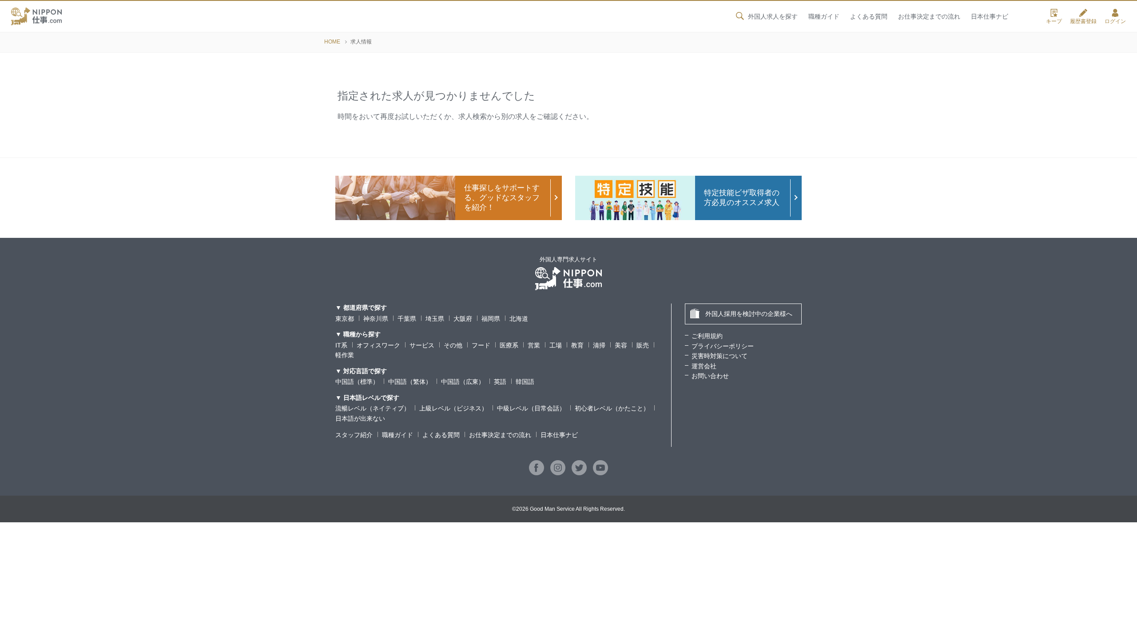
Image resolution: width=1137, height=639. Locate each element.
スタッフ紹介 (354, 434)
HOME (332, 42)
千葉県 (407, 318)
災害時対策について (719, 355)
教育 (577, 345)
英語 (500, 381)
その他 (453, 345)
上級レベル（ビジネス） (453, 408)
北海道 (518, 318)
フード (481, 345)
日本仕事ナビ (989, 16)
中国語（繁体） (410, 381)
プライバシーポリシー (723, 346)
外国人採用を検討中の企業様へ (748, 313)
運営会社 (704, 366)
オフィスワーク (378, 345)
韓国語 (525, 381)
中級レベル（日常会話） (531, 408)
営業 (534, 345)
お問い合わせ (710, 375)
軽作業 (344, 355)
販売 (642, 345)
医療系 (509, 345)
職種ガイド (823, 16)
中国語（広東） (463, 381)
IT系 (341, 345)
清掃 (599, 345)
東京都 (344, 318)
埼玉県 (434, 318)
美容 (621, 345)
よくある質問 (868, 16)
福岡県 (490, 318)
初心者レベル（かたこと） (612, 408)
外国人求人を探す (773, 16)
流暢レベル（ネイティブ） (372, 408)
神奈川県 (375, 318)
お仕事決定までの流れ (929, 16)
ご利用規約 (707, 335)
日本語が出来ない (360, 418)
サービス (421, 345)
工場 (555, 345)
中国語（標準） (357, 381)
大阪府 (462, 318)
